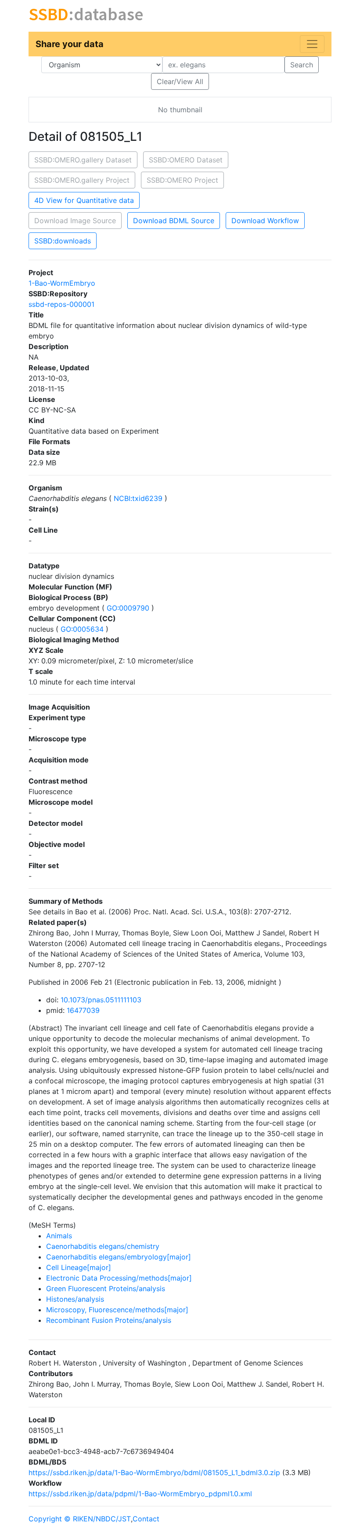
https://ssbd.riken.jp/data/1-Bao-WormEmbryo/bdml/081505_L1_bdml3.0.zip (154, 1472)
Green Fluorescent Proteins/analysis (105, 1288)
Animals (59, 1235)
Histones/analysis (75, 1299)
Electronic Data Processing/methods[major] (119, 1278)
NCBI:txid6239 (138, 498)
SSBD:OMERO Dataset (186, 159)
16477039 (83, 1010)
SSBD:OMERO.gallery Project (82, 180)
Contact (146, 1518)
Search (301, 64)
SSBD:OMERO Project (182, 180)
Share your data (70, 44)
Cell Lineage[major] (78, 1267)
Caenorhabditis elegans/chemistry (102, 1246)
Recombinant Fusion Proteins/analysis (108, 1320)
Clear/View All (180, 81)
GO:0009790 (127, 608)
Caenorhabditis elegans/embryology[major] (118, 1256)
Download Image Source (75, 220)
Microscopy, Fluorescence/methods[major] (117, 1309)
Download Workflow (265, 220)
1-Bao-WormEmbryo (62, 283)
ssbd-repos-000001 (61, 304)
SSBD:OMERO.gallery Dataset (83, 159)
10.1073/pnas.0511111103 (101, 999)
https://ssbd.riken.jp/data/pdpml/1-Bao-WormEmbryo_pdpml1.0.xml (140, 1493)
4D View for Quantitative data (84, 200)
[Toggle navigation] (312, 44)
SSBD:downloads (62, 240)
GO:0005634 (82, 629)
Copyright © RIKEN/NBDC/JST (80, 1518)
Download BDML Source (173, 220)
